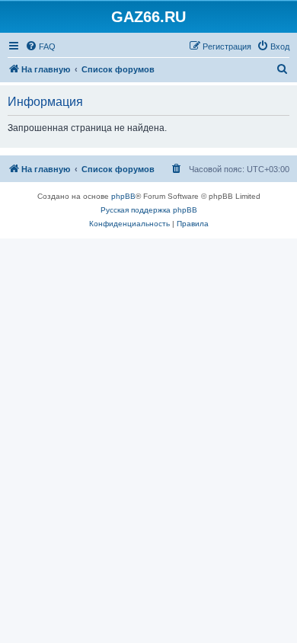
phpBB (123, 196)
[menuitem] (40, 46)
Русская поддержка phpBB (149, 210)
